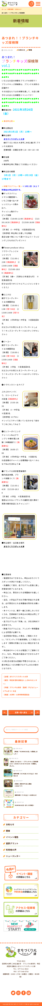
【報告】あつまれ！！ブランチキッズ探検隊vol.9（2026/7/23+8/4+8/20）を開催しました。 (24, 764)
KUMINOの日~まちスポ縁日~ (24, 805)
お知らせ (18, 9)
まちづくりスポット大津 (14, 139)
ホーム (4, 9)
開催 (30, 50)
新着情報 (10, 9)
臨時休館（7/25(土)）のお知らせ (26, 795)
